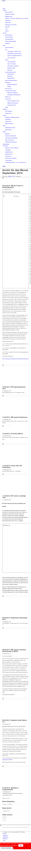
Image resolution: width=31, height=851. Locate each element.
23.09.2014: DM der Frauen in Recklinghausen (12, 186)
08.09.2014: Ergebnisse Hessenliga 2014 (14, 618)
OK (21, 845)
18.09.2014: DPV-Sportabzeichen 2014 (14, 388)
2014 (14, 176)
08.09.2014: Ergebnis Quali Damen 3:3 (14, 721)
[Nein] (13, 848)
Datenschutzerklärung (6, 848)
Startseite (10, 176)
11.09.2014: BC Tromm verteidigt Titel (14, 497)
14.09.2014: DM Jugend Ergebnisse (14, 417)
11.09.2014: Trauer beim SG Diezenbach (12, 466)
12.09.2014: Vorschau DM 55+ (12, 433)
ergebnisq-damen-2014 (7, 759)
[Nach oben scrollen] (0, 850)
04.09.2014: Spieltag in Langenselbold (10, 789)
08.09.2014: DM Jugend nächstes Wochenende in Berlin (14, 650)
